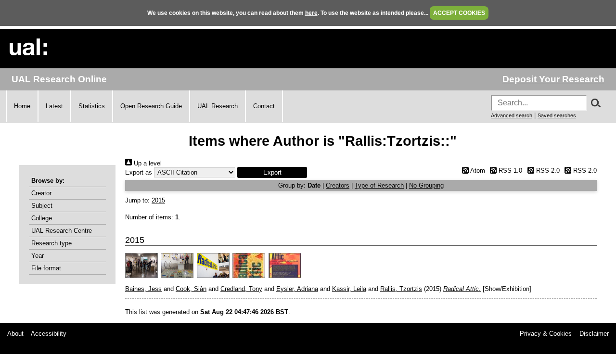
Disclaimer (594, 333)
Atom (477, 170)
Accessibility (48, 333)
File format (46, 268)
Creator (41, 193)
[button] (272, 172)
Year (37, 255)
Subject (41, 205)
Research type (51, 243)
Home (22, 106)
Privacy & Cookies (546, 333)
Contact (264, 106)
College (41, 218)
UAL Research (217, 106)
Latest (54, 106)
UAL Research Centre (61, 230)
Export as (138, 172)
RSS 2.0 (546, 170)
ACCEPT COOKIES (459, 13)
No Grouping (426, 185)
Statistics (91, 106)
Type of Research (379, 185)
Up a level (147, 163)
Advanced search (511, 115)
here (311, 13)
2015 (158, 200)
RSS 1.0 (509, 170)
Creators (337, 185)
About (15, 333)
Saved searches (557, 115)
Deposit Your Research (553, 79)
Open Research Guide (151, 106)
